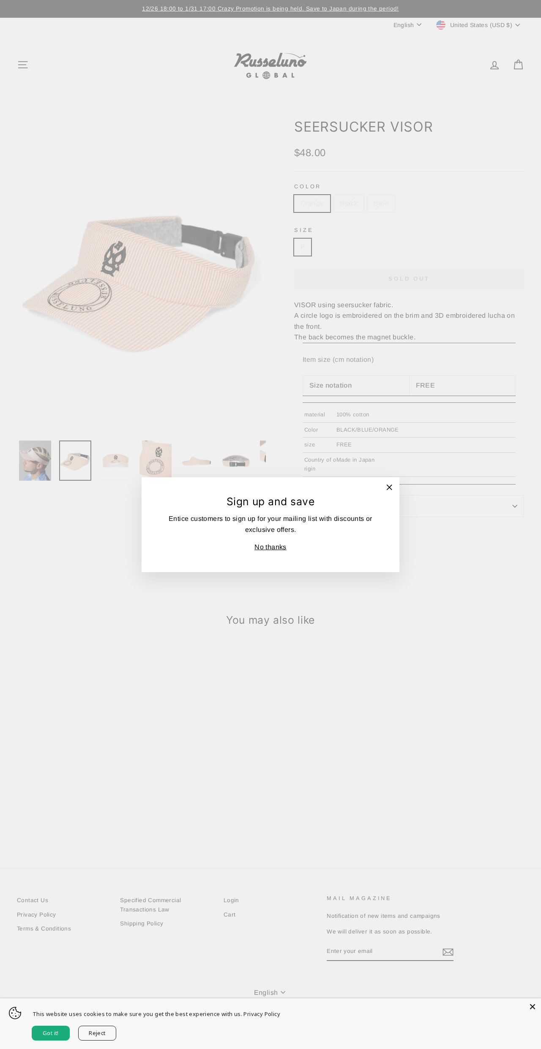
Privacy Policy (261, 1014)
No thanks (270, 547)
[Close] (532, 1006)
